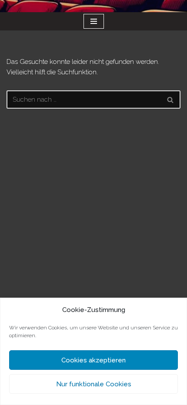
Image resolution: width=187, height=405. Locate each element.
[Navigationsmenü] (93, 21)
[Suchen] (170, 99)
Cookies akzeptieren (93, 360)
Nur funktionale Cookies (93, 384)
